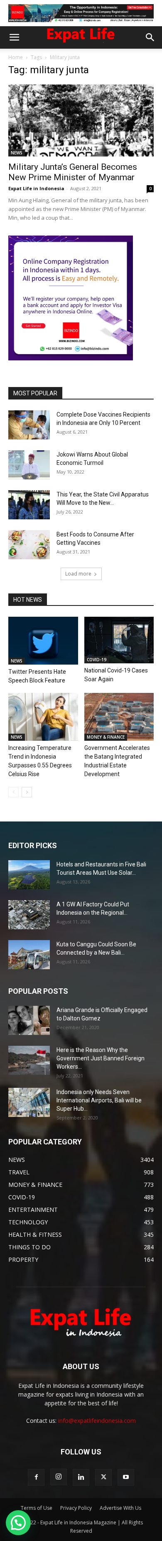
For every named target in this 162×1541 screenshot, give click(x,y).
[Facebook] (36, 1477)
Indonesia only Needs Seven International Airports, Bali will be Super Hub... (99, 1100)
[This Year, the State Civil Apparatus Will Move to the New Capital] (29, 504)
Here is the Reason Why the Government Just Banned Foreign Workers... (100, 1058)
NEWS (16, 153)
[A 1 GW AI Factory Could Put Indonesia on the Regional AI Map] (29, 914)
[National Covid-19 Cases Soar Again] (119, 640)
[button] (14, 37)
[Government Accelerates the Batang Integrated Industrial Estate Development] (119, 717)
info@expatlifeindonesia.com (97, 1420)
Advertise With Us (120, 1507)
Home (15, 57)
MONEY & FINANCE (106, 737)
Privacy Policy (76, 1507)
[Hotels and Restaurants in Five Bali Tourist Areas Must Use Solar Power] (29, 874)
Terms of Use (36, 1507)
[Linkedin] (81, 1477)
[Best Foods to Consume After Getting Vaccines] (29, 544)
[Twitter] (103, 1477)
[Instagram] (58, 1477)
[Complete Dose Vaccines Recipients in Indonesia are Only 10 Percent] (29, 424)
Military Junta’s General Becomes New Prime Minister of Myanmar (72, 172)
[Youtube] (126, 1477)
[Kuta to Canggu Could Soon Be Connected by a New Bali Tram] (29, 954)
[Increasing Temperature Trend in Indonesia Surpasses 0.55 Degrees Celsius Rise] (43, 717)
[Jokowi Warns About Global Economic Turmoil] (29, 464)
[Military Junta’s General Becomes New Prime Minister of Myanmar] (81, 120)
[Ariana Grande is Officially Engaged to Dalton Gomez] (29, 1020)
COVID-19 (96, 660)
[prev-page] (13, 792)
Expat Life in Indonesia (36, 188)
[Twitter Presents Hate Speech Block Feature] (43, 641)
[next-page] (27, 792)
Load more (78, 573)
